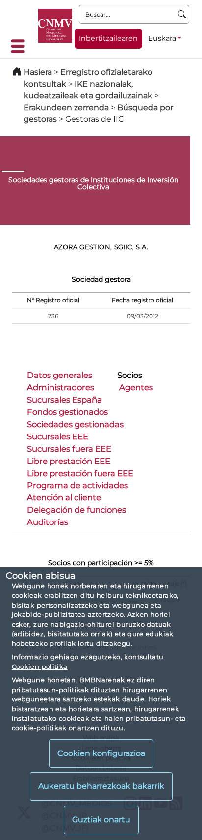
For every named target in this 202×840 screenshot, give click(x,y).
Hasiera (38, 72)
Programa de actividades (77, 485)
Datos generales (59, 375)
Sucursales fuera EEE (69, 449)
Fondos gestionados (67, 412)
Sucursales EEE (57, 436)
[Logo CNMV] (55, 25)
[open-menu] (20, 46)
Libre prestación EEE (68, 461)
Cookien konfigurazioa (101, 753)
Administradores (60, 387)
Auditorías (47, 522)
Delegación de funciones (76, 510)
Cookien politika (40, 666)
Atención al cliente (64, 497)
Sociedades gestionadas (75, 424)
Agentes (136, 387)
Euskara (162, 38)
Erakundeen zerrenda (66, 107)
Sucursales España (64, 400)
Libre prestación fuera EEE (80, 473)
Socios (129, 375)
